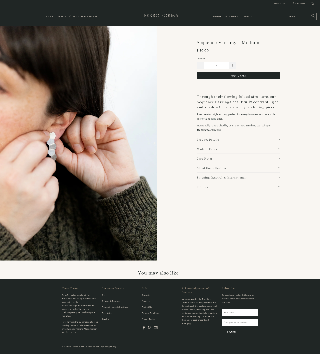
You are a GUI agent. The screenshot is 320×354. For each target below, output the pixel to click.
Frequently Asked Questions (115, 307)
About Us (146, 301)
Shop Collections (57, 16)
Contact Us (147, 307)
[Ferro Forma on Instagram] (150, 328)
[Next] (154, 143)
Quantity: (201, 58)
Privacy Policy (148, 319)
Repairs (105, 319)
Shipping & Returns (111, 301)
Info (247, 16)
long (213, 118)
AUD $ (277, 3)
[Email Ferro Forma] (155, 328)
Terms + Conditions (150, 313)
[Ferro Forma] (161, 16)
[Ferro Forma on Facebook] (144, 328)
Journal (217, 16)
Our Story (232, 16)
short (203, 118)
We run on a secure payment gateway (98, 346)
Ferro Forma (74, 346)
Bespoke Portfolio (85, 16)
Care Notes (107, 313)
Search (105, 295)
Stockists (146, 295)
